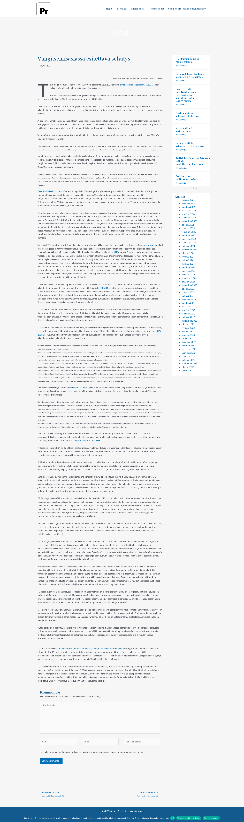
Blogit (108, 8)
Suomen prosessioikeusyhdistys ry (187, 8)
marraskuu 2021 (189, 363)
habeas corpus (146, 245)
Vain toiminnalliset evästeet (188, 818)
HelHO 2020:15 (80, 387)
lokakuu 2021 (187, 367)
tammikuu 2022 (188, 356)
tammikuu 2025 (188, 242)
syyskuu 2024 (188, 256)
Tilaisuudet (137, 8)
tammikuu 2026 (188, 217)
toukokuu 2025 (188, 231)
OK (172, 818)
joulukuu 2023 (188, 281)
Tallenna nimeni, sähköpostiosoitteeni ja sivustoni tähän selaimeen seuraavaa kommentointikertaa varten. (93, 752)
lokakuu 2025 (187, 224)
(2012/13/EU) (102, 288)
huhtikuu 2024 (188, 267)
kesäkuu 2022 (188, 338)
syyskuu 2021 (188, 370)
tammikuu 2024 (188, 278)
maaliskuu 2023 (188, 306)
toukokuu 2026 (188, 203)
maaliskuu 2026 (188, 210)
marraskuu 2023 (189, 285)
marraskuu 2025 (189, 221)
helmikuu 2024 (188, 274)
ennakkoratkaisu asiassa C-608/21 (136, 84)
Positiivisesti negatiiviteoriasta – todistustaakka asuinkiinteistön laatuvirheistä (187, 94)
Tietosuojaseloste (211, 818)
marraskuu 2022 (189, 320)
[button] (144, 8)
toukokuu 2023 (188, 299)
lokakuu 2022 (187, 324)
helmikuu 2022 (188, 353)
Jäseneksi (121, 8)
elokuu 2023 (187, 296)
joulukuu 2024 (188, 246)
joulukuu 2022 (188, 317)
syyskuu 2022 (188, 328)
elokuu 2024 (187, 260)
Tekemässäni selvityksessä (50, 191)
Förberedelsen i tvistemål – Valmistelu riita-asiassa (191, 75)
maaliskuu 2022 (188, 349)
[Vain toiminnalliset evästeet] (241, 818)
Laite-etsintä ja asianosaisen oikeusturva (190, 144)
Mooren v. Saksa (52, 220)
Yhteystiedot (157, 8)
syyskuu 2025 (188, 228)
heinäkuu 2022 (188, 335)
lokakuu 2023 (187, 288)
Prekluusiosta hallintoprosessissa (187, 178)
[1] (54, 163)
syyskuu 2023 (188, 292)
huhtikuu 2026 (188, 207)
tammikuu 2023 (188, 313)
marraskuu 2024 (189, 249)
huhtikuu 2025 (188, 235)
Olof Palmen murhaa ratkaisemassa (187, 60)
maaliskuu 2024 (188, 271)
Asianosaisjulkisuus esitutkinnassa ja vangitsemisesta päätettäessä (90, 648)
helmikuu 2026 (188, 214)
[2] (115, 252)
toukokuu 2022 (188, 342)
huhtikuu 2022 (188, 345)
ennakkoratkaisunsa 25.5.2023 (85, 440)
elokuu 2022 (187, 331)
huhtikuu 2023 (188, 303)
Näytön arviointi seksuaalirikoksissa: (187, 114)
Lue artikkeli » (181, 66)
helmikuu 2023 (188, 310)
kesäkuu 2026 (188, 200)
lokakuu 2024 (187, 253)
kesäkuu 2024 (188, 263)
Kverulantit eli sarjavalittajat (184, 129)
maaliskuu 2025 (188, 239)
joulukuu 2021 (188, 360)
